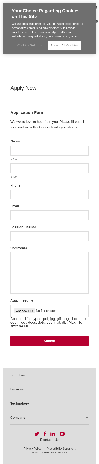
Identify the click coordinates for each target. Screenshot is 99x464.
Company (17, 417)
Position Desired (23, 227)
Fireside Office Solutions (54, 452)
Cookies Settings (29, 45)
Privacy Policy (32, 448)
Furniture (17, 375)
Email (14, 206)
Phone (15, 185)
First (14, 159)
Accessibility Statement (61, 448)
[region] (49, 28)
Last (14, 177)
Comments (18, 248)
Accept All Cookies (64, 45)
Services (17, 389)
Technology (19, 403)
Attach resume (21, 300)
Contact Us (49, 440)
